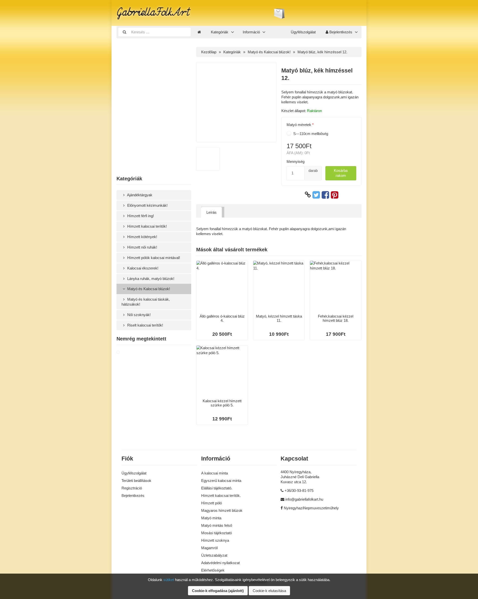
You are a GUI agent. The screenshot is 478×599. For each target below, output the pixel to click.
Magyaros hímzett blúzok (221, 510)
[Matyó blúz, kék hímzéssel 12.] (124, 352)
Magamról (209, 548)
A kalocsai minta (214, 473)
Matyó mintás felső (216, 525)
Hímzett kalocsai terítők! (146, 226)
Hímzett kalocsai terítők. (221, 495)
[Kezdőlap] (199, 32)
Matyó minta (211, 518)
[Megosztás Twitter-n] (316, 195)
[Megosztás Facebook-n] (325, 195)
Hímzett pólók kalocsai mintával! (153, 258)
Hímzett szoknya (215, 540)
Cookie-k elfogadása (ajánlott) (218, 591)
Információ (251, 32)
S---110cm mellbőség (310, 134)
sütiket (168, 580)
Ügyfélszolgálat (303, 32)
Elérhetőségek (213, 570)
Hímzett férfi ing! (140, 216)
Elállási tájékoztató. (216, 488)
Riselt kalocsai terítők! (144, 325)
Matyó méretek (299, 125)
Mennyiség (295, 161)
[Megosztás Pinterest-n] (334, 195)
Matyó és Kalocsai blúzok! (148, 289)
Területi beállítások (136, 480)
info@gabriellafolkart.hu (304, 499)
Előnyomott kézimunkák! (147, 205)
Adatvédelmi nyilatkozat (220, 563)
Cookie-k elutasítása (269, 591)
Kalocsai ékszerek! (142, 268)
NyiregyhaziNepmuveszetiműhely (311, 508)
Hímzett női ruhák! (141, 247)
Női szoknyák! (138, 315)
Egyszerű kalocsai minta (221, 480)
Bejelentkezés (340, 32)
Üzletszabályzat (214, 555)
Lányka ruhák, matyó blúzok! (150, 278)
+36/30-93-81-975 (299, 490)
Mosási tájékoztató (216, 533)
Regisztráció (131, 488)
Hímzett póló (211, 503)
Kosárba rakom (341, 173)
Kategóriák (219, 32)
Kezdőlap (208, 52)
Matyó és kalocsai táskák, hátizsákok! (145, 301)
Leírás (211, 212)
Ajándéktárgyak (139, 195)
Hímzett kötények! (141, 237)
